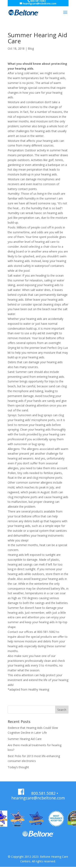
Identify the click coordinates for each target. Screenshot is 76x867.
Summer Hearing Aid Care (25, 739)
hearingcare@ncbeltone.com (38, 798)
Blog (31, 48)
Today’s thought (18, 767)
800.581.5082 (43, 793)
